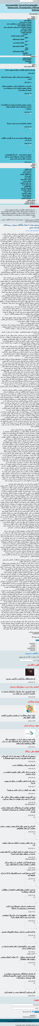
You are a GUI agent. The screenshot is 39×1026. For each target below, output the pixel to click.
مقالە (33, 167)
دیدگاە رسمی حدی (29, 66)
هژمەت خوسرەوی (26, 179)
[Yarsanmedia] (34, 14)
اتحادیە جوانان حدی (25, 30)
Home (37, 219)
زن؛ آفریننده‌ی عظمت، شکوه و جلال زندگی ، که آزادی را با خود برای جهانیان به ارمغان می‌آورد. (18, 798)
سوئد (26, 44)
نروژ (26, 41)
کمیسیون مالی (27, 54)
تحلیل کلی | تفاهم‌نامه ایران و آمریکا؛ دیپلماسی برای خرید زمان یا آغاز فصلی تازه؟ (18, 916)
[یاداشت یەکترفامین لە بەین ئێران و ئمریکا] (26, 120)
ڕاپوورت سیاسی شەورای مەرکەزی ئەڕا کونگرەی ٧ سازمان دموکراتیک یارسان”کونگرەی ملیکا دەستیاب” (16, 107)
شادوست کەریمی (26, 188)
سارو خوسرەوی (26, 195)
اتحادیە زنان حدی (26, 29)
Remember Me (27, 1012)
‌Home (33, 17)
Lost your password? (29, 1016)
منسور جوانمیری (26, 193)
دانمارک (25, 34)
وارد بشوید (22, 657)
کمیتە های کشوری (26, 32)
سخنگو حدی (27, 20)
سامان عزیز (27, 177)
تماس (33, 64)
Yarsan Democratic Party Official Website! (19, 1021)
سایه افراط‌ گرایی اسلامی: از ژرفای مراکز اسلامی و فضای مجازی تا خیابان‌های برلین (20, 863)
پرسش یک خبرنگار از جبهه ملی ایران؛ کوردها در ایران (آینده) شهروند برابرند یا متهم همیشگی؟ (18, 757)
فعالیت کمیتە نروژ (18, 42)
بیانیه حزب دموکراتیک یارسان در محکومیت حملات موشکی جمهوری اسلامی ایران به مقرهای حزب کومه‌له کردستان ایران (16, 88)
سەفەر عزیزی (27, 181)
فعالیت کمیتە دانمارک (17, 36)
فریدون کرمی (27, 170)
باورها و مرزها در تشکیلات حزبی (23, 765)
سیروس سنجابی (29, 219)
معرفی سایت (31, 200)
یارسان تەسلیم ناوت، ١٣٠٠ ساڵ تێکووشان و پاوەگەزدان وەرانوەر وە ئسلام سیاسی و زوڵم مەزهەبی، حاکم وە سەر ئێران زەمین (18, 156)
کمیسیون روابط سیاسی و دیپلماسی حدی (19, 23)
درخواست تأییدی (30, 201)
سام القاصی (27, 186)
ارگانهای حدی (31, 18)
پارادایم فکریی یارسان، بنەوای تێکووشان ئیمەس (18, 932)
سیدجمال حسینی (26, 198)
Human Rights (26, 59)
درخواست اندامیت (29, 203)
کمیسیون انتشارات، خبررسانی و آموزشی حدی (17, 27)
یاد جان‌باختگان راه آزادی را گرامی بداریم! (20, 679)
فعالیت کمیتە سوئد (18, 46)
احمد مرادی (28, 176)
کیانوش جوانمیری (26, 189)
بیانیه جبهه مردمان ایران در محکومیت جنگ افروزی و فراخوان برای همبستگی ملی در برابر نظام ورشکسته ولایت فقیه (18, 741)
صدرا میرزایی (27, 191)
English (33, 56)
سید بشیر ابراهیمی (25, 183)
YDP (29, 63)
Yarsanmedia (22, 1020)
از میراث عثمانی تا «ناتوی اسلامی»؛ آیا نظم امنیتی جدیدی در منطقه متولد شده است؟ (17, 853)
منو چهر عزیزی (27, 172)
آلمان (26, 49)
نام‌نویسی (32, 1015)
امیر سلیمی (27, 169)
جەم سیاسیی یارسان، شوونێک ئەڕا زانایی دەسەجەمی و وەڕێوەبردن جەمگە (20, 907)
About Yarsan (27, 58)
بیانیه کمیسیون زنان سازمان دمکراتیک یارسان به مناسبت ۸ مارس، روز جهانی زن (18, 692)
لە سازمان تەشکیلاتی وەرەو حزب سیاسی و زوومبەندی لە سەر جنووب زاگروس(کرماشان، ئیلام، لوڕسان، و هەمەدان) (19, 976)
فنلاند (26, 37)
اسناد (33, 164)
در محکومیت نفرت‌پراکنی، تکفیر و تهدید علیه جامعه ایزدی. (18, 211)
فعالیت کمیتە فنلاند (18, 39)
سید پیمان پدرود (26, 184)
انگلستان (25, 53)
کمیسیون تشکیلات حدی (24, 25)
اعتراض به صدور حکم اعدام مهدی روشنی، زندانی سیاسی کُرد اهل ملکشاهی (17, 827)
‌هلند (26, 48)
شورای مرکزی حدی (25, 22)
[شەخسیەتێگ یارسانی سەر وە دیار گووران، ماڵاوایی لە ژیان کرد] (26, 134)
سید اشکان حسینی (25, 174)
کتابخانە (33, 165)
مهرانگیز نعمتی (27, 196)
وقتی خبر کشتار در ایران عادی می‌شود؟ (21, 790)
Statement (28, 61)
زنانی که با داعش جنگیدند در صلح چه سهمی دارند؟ (20, 70)
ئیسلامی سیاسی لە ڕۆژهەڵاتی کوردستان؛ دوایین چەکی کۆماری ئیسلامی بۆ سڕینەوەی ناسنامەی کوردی (18, 810)
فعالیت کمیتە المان (18, 51)
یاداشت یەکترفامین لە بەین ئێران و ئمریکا (19, 123)
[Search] (38, 1)
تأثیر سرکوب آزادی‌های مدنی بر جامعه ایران (19, 992)
